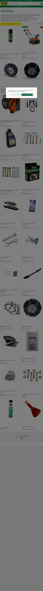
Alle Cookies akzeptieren (27, 94)
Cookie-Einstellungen (16, 94)
